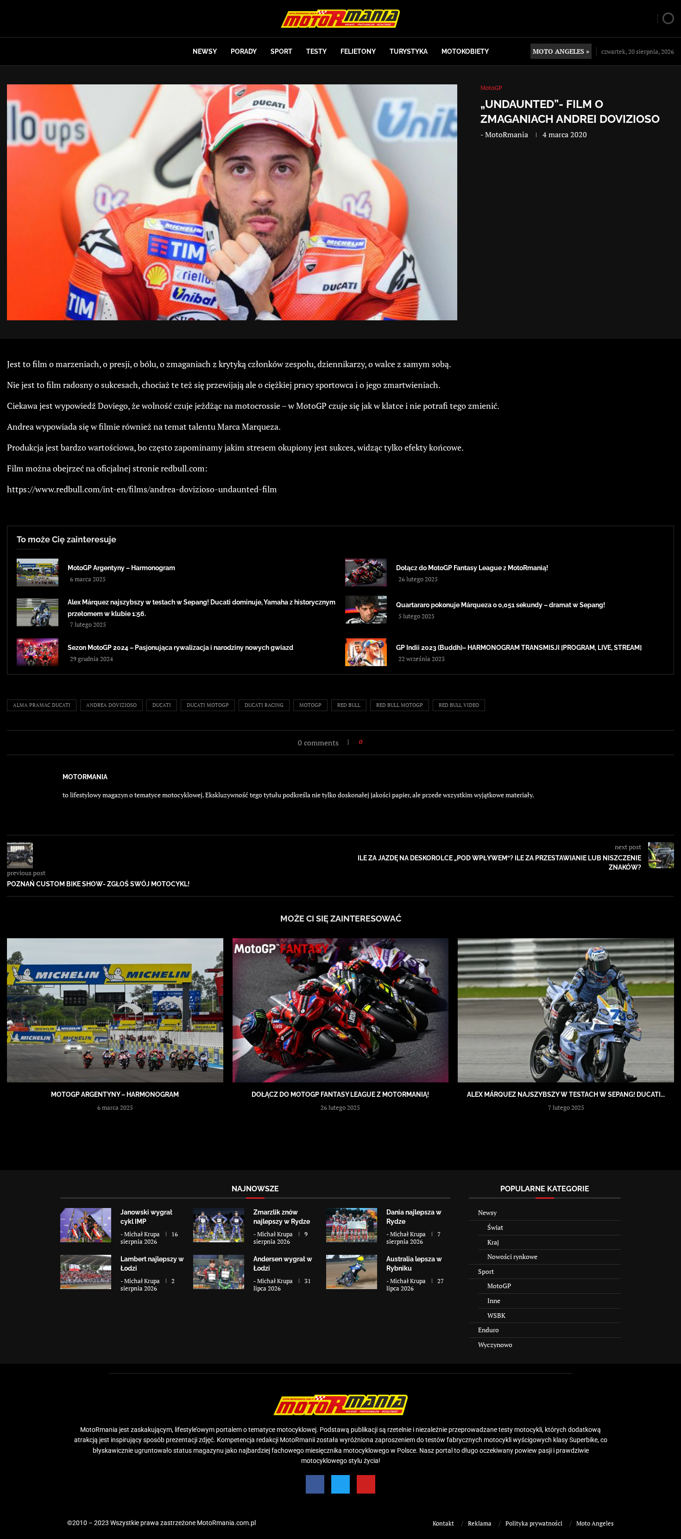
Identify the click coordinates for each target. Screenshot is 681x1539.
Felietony (358, 51)
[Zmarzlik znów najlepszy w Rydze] (218, 1225)
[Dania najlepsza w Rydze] (351, 1225)
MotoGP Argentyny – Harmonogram (121, 568)
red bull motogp (399, 705)
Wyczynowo (495, 1344)
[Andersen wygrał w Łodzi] (218, 1272)
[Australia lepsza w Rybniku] (351, 1272)
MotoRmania (506, 134)
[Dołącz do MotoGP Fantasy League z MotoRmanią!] (366, 572)
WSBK (496, 1315)
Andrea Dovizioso (111, 705)
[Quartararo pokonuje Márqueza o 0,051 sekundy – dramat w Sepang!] (366, 609)
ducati (161, 705)
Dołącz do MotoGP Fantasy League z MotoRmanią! (472, 568)
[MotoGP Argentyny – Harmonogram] (37, 572)
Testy (316, 51)
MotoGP (499, 1285)
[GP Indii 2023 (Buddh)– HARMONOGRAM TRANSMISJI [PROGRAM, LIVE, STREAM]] (366, 652)
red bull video (459, 705)
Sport (281, 51)
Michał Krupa (142, 1234)
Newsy (205, 51)
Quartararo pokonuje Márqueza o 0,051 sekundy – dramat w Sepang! (500, 605)
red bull (348, 705)
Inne (493, 1300)
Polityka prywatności (533, 1523)
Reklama (480, 1523)
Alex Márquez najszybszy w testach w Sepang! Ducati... (566, 1094)
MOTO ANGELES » (561, 51)
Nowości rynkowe (512, 1256)
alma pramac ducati (41, 705)
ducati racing (264, 705)
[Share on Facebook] (372, 742)
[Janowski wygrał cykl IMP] (85, 1225)
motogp (310, 705)
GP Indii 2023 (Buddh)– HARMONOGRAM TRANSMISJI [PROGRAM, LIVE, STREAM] (519, 647)
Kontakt (443, 1523)
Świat (495, 1227)
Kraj (493, 1242)
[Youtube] (366, 1484)
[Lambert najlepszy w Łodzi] (85, 1272)
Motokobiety (465, 51)
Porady (244, 51)
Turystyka (409, 51)
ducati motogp (208, 705)
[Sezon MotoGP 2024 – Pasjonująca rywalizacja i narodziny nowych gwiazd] (37, 652)
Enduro (488, 1329)
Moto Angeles (595, 1523)
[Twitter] (340, 1484)
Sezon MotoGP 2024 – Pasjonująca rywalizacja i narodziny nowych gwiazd (180, 647)
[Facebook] (315, 1484)
